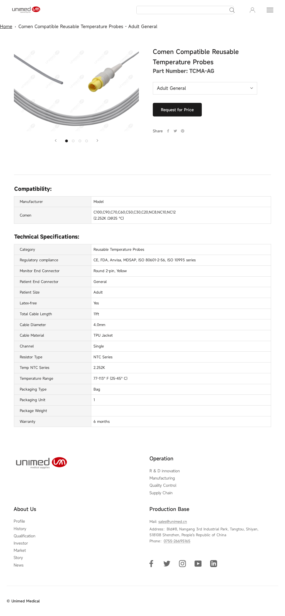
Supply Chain (161, 492)
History (20, 528)
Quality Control (162, 485)
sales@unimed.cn (172, 521)
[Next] (97, 140)
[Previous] (55, 140)
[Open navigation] (270, 10)
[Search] (232, 10)
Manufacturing (162, 478)
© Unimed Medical (23, 600)
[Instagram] (182, 563)
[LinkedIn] (213, 563)
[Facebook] (168, 131)
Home (6, 26)
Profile (19, 521)
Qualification (24, 535)
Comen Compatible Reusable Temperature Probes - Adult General (87, 26)
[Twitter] (175, 131)
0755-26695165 (177, 540)
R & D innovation (164, 470)
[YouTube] (198, 563)
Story (18, 557)
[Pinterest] (182, 131)
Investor (21, 543)
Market (20, 550)
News (19, 565)
